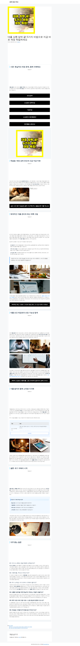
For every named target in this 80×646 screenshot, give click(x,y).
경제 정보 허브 (14, 2)
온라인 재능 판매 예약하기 (24, 430)
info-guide (11, 625)
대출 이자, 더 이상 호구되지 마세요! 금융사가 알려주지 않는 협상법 (20, 626)
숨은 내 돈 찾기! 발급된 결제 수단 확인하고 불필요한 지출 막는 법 (30, 206)
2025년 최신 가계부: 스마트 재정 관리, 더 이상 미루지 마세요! (30, 304)
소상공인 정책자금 (29, 103)
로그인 (20, 637)
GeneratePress (46, 644)
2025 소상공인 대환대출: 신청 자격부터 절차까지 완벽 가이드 (30, 380)
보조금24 (29, 95)
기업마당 (29, 110)
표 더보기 (29, 433)
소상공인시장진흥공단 (29, 117)
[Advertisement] (35, 52)
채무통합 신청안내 (29, 124)
